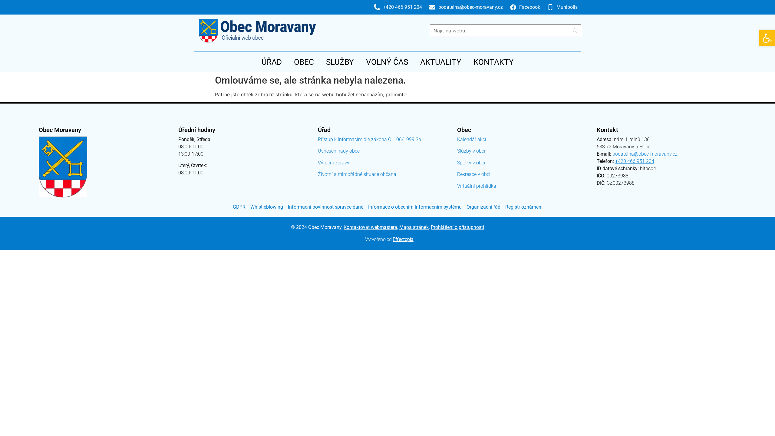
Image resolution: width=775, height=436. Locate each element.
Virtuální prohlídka (476, 186)
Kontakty (493, 62)
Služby (340, 62)
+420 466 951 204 (634, 161)
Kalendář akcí (471, 139)
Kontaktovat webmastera (370, 227)
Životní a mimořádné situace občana (357, 174)
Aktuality (440, 62)
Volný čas (387, 62)
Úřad (272, 62)
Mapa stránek (414, 227)
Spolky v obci (471, 163)
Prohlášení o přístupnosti (457, 227)
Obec (304, 62)
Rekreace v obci (473, 174)
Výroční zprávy (333, 163)
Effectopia (403, 239)
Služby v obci (471, 151)
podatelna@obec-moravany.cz (645, 154)
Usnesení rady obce (339, 151)
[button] (767, 38)
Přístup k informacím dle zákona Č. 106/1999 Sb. (370, 139)
